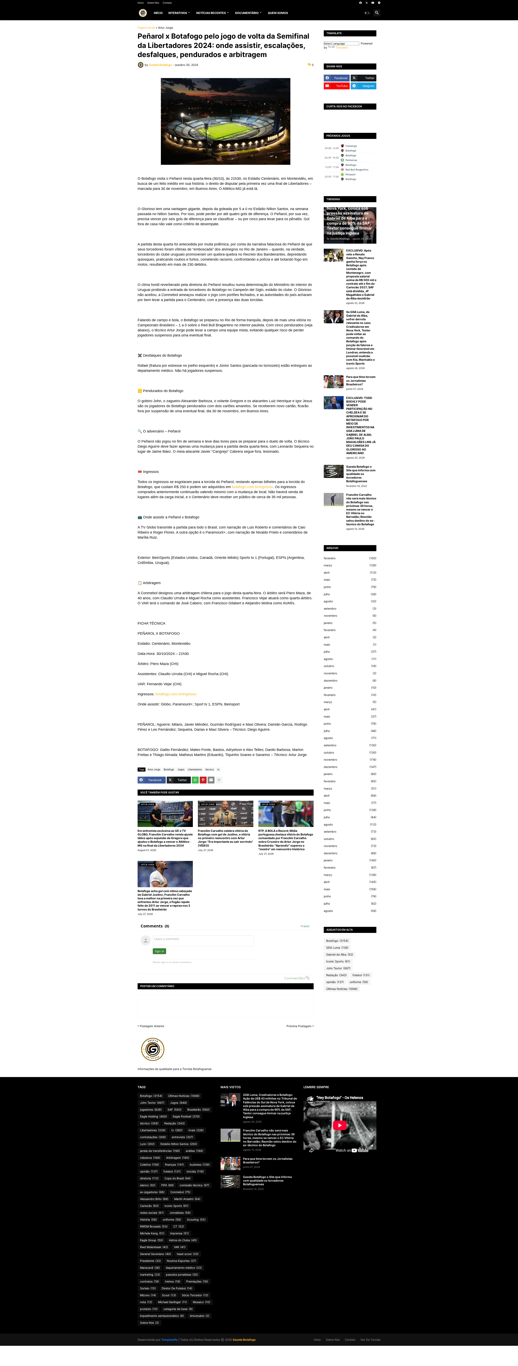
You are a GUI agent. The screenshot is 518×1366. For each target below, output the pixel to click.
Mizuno (148, 1295)
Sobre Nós (153, 2)
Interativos (177, 13)
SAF (175, 1109)
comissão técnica (194, 1185)
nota (146, 1302)
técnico (209, 769)
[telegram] (379, 3)
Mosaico (201, 1302)
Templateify (169, 1339)
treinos (172, 1281)
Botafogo (169, 769)
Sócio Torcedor (195, 1295)
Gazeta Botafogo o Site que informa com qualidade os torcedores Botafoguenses (361, 474)
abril (350, 572)
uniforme (359, 982)
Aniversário (199, 1315)
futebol (361, 975)
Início (141, 2)
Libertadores (195, 769)
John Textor (338, 968)
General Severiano (155, 1254)
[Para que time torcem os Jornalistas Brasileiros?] (334, 381)
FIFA (167, 1185)
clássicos (150, 1157)
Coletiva (149, 1164)
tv (218, 769)
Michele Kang (152, 1233)
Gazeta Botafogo (244, 1339)
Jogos (180, 769)
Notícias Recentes (211, 13)
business (200, 1164)
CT (178, 1226)
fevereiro (350, 558)
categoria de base (178, 1309)
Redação (336, 975)
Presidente (150, 1260)
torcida (195, 1171)
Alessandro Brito (154, 1199)
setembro (350, 608)
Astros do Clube (183, 1240)
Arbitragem (177, 1157)
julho (350, 594)
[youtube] (373, 3)
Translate (341, 47)
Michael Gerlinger (172, 1302)
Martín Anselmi (187, 1199)
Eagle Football (186, 1116)
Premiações (197, 1281)
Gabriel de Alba (339, 954)
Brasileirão (198, 1109)
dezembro (350, 680)
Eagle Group (151, 1240)
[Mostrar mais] (218, 780)
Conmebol (180, 1192)
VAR (180, 1247)
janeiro (350, 623)
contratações (153, 1137)
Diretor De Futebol (177, 1288)
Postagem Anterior (152, 1026)
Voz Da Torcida (370, 1339)
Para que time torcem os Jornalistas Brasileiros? (361, 380)
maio (350, 579)
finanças (174, 1164)
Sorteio (148, 1288)
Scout (169, 1295)
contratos (149, 1281)
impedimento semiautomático (162, 1315)
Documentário (247, 13)
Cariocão (149, 1205)
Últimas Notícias (342, 989)
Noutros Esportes (181, 1260)
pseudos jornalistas (182, 1274)
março (350, 565)
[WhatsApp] (195, 780)
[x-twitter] (366, 3)
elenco (147, 1185)
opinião (335, 982)
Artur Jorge (165, 27)
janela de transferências (160, 1150)
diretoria (149, 1178)
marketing (150, 1274)
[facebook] (360, 3)
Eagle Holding (153, 1116)
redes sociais (152, 1212)
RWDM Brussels (154, 1226)
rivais (196, 1130)
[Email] (211, 780)
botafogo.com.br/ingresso (252, 487)
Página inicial (146, 27)
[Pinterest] (203, 780)
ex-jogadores (152, 1192)
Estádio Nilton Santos (178, 1144)
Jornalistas (180, 1212)
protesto (149, 1309)
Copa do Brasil (178, 1178)
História (148, 1219)
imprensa (179, 1233)
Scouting (196, 1219)
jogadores (151, 1109)
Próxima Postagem (299, 1026)
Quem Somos (278, 13)
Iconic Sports (338, 961)
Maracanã (150, 1267)
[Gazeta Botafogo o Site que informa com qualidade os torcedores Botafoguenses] (334, 471)
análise (194, 1150)
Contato (167, 2)
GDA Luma (337, 947)
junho (350, 587)
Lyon (147, 1144)
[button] (367, 13)
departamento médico (184, 1267)
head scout (187, 1254)
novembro (350, 615)
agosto (350, 601)
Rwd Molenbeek (154, 1247)
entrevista (182, 1137)
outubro (350, 666)
